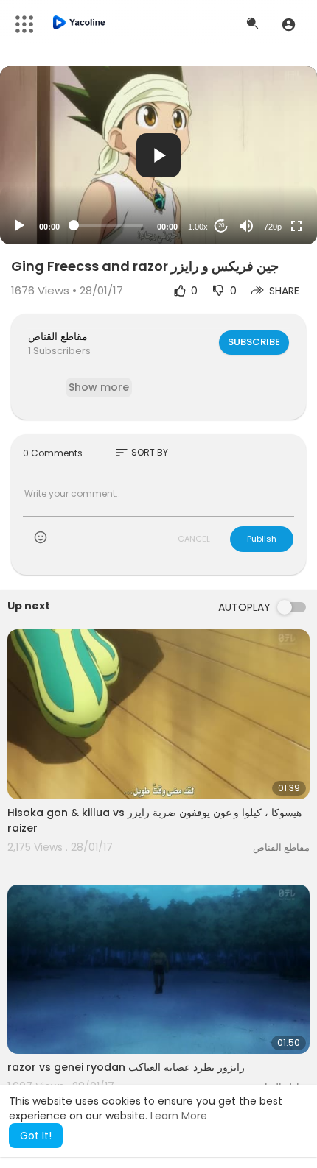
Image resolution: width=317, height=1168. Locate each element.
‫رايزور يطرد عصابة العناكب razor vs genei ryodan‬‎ (126, 1067)
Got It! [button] (36, 1135)
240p (268, 190)
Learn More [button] (178, 1115)
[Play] (19, 226)
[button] (289, 24)
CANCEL (194, 539)
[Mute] (246, 226)
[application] (158, 155)
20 (221, 225)
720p (273, 226)
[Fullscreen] (296, 226)
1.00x (198, 226)
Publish (261, 539)
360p (268, 168)
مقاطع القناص (58, 336)
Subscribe (254, 342)
